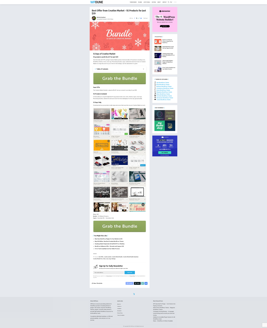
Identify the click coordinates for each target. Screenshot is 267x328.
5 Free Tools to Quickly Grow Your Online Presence (107, 248)
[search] (168, 2)
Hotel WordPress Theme (163, 90)
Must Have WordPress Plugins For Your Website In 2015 (108, 239)
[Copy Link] (139, 18)
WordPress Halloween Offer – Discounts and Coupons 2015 (109, 246)
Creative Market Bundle (117, 256)
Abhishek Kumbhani (101, 17)
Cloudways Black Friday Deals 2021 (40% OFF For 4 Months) (109, 244)
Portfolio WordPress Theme (164, 95)
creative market (107, 256)
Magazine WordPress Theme (164, 92)
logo (110, 258)
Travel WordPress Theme (163, 99)
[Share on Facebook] (135, 18)
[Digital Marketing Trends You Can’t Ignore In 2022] (157, 48)
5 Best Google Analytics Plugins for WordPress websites (167, 62)
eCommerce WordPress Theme (165, 88)
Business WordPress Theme (164, 86)
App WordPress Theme (163, 82)
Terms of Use (109, 275)
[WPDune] (96, 2)
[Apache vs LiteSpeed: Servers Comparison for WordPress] (157, 41)
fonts (104, 258)
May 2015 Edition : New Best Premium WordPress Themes (109, 241)
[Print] (141, 18)
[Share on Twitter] (137, 18)
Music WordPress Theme (163, 94)
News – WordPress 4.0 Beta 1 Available (163, 321)
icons (107, 258)
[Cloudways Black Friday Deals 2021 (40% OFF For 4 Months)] (157, 55)
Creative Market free (98, 258)
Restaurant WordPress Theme (165, 97)
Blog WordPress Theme (163, 84)
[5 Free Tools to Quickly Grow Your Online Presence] (157, 69)
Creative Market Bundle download (130, 256)
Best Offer (101, 256)
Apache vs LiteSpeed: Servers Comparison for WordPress (167, 41)
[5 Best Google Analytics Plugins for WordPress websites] (157, 62)
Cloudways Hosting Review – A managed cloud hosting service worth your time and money (163, 313)
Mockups (114, 258)
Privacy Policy (132, 275)
